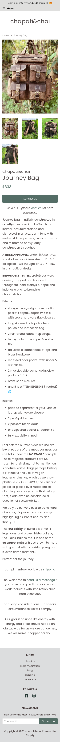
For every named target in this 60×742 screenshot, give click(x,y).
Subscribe (48, 721)
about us (30, 661)
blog (30, 670)
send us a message (41, 580)
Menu (10, 8)
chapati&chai (30, 21)
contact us (30, 679)
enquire (36, 208)
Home (5, 35)
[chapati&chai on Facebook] (26, 696)
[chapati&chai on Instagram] (34, 696)
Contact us (30, 198)
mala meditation (30, 666)
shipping (49, 569)
